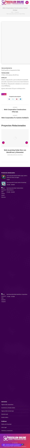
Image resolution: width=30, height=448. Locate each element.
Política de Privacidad (6, 424)
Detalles (16, 138)
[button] (3, 142)
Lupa (13, 138)
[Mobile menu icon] (27, 2)
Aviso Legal (4, 427)
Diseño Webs (10, 154)
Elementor (15, 154)
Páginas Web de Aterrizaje (7, 411)
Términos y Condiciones (7, 430)
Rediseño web (4, 414)
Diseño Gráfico (4, 417)
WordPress (20, 154)
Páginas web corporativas (7, 404)
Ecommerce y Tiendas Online (8, 407)
